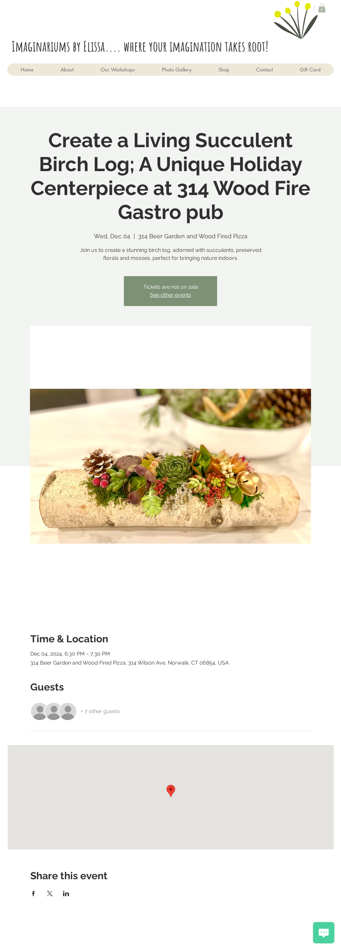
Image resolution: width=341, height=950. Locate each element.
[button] (322, 7)
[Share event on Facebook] (33, 893)
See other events (170, 295)
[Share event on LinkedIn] (66, 893)
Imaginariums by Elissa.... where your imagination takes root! (143, 46)
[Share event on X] (50, 893)
